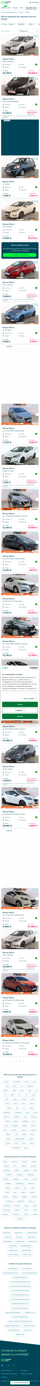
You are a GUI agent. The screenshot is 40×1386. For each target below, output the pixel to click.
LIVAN (35, 1112)
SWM (16, 1143)
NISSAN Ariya (6, 1232)
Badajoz (23, 1166)
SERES (24, 1134)
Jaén (25, 1188)
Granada (8, 1183)
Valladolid (16, 1214)
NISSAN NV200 (20, 1241)
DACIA (22, 1090)
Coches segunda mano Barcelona (20, 1286)
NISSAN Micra (31, 1237)
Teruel (26, 1210)
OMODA (33, 1125)
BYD (22, 1086)
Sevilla (26, 1205)
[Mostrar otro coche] (19, 54)
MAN (25, 1117)
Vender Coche (20, 1334)
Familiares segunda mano (12, 1312)
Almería (34, 1161)
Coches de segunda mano (29, 1273)
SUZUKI (8, 1143)
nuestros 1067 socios (17, 677)
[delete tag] (14, 24)
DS (5, 1095)
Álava (5, 1161)
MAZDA (16, 1121)
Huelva (8, 1188)
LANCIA (31, 1108)
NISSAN (24, 1125)
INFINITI (33, 1099)
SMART (9, 1139)
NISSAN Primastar (26, 1246)
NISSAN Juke (8, 1237)
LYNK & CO (6, 1117)
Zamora (35, 1214)
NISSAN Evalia (19, 1232)
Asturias (6, 1166)
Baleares (33, 1166)
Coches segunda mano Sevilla (20, 1295)
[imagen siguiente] (37, 45)
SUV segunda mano (13, 1330)
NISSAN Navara (8, 1241)
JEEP (17, 1108)
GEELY (7, 1099)
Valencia (5, 1214)
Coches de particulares (10, 1273)
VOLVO (26, 1147)
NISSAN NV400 (13, 1246)
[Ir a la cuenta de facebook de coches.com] (14, 1365)
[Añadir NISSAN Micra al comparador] (37, 36)
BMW (14, 1086)
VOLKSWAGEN (16, 1147)
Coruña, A (16, 1179)
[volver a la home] (6, 1360)
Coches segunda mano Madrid (20, 1290)
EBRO (12, 1095)
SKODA (32, 1134)
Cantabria (9, 1175)
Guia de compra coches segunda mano (20, 1321)
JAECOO (32, 1103)
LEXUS (27, 1112)
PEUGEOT (13, 1130)
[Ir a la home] (6, 2)
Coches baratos (13, 1268)
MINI (6, 1125)
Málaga (32, 1192)
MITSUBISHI (15, 1125)
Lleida (7, 1192)
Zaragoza (20, 1218)
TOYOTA (32, 1143)
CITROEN (5, 1090)
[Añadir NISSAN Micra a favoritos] (34, 36)
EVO (19, 1095)
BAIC (7, 1086)
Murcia (6, 1196)
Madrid (23, 1192)
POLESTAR (23, 1130)
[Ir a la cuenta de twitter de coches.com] (2, 1365)
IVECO (23, 1103)
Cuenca (26, 1179)
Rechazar (20, 716)
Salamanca (7, 1205)
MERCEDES (25, 1121)
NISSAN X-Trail (27, 1254)
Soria (34, 1205)
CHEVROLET (30, 1086)
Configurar (19, 710)
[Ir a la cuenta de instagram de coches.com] (8, 1365)
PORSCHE (33, 1130)
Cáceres (26, 1170)
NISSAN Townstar (14, 1254)
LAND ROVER (6, 1112)
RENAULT (8, 1134)
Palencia (34, 1196)
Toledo (35, 1210)
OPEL (5, 1130)
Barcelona (7, 1170)
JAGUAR (9, 1108)
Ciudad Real (30, 1175)
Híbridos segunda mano (12, 1325)
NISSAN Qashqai (26, 1250)
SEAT (16, 1134)
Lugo (15, 1192)
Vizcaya (26, 1214)
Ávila (15, 1166)
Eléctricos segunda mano (20, 1308)
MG (34, 1121)
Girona (35, 1179)
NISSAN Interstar (32, 1232)
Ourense (24, 1196)
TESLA (23, 1143)
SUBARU (31, 1139)
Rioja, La (31, 1201)
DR (36, 1090)
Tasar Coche (28, 1330)
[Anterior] (37, 1061)
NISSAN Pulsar (13, 1250)
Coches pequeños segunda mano (20, 1281)
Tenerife (16, 1210)
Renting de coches (29, 1325)
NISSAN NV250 (32, 1241)
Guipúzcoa (31, 1183)
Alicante (24, 1161)
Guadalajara (19, 1183)
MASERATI (33, 1117)
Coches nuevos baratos (20, 1277)
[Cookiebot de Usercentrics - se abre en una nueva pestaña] (30, 668)
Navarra (14, 1196)
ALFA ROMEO (16, 1081)
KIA (24, 1108)
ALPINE (26, 1081)
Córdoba (5, 1179)
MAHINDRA (16, 1117)
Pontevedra (20, 1201)
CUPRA (14, 1090)
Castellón (19, 1175)
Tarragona (6, 1210)
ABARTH (6, 1081)
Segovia (17, 1205)
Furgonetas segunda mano (20, 1317)
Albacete (14, 1161)
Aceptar (20, 704)
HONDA (15, 1099)
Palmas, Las (9, 1201)
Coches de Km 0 (27, 1268)
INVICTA (7, 1103)
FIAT (26, 1095)
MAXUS (7, 1121)
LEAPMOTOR (18, 1112)
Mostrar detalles (29, 698)
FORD (33, 1095)
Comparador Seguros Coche (20, 1303)
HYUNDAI (24, 1099)
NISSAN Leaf (19, 1237)
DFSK (29, 1090)
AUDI (34, 1081)
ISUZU (15, 1103)
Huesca (17, 1188)
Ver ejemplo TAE (30, 114)
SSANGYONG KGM (19, 1139)
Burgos (17, 1170)
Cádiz (34, 1170)
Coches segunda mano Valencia (20, 1299)
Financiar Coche (30, 1312)
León (32, 1188)
